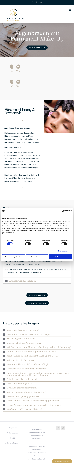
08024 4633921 (40, 453)
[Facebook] (58, 428)
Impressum (13, 428)
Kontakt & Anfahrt (13, 443)
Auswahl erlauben (37, 257)
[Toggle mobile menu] (70, 10)
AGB (13, 438)
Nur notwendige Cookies (13, 257)
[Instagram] (63, 428)
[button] (37, 281)
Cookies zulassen (60, 257)
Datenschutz (13, 433)
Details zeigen (63, 251)
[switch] (28, 243)
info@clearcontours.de (36, 459)
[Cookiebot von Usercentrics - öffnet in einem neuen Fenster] (63, 211)
